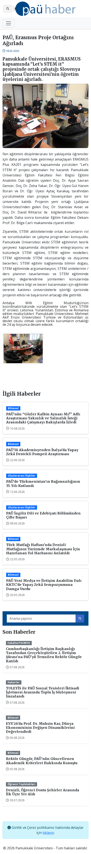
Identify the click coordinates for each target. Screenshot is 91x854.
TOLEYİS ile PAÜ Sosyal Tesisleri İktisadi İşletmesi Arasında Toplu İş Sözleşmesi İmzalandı (42, 692)
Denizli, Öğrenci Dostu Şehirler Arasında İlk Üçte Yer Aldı (42, 792)
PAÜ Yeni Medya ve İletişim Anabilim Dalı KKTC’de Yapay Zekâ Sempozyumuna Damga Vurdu (43, 584)
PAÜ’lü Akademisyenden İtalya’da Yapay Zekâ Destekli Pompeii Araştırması (42, 452)
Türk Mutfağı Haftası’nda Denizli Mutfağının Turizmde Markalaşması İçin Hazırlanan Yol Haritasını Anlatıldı (43, 549)
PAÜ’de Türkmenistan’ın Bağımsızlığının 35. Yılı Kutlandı (43, 483)
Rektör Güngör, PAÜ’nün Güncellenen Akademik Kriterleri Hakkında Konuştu (41, 761)
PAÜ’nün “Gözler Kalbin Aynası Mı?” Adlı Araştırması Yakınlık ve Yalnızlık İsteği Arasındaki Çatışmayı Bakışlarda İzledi (43, 418)
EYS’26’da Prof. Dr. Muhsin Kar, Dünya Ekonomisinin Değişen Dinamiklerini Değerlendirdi (40, 727)
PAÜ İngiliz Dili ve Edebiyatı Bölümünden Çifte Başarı (43, 515)
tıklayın (48, 832)
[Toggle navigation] (8, 23)
